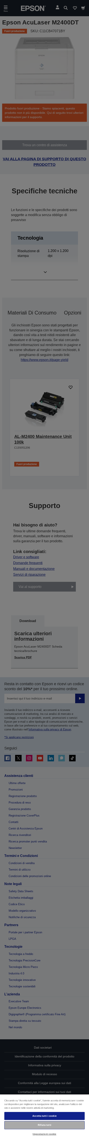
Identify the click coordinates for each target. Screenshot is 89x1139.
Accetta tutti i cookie (44, 1116)
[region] (44, 1116)
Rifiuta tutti (44, 1125)
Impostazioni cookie (44, 1134)
